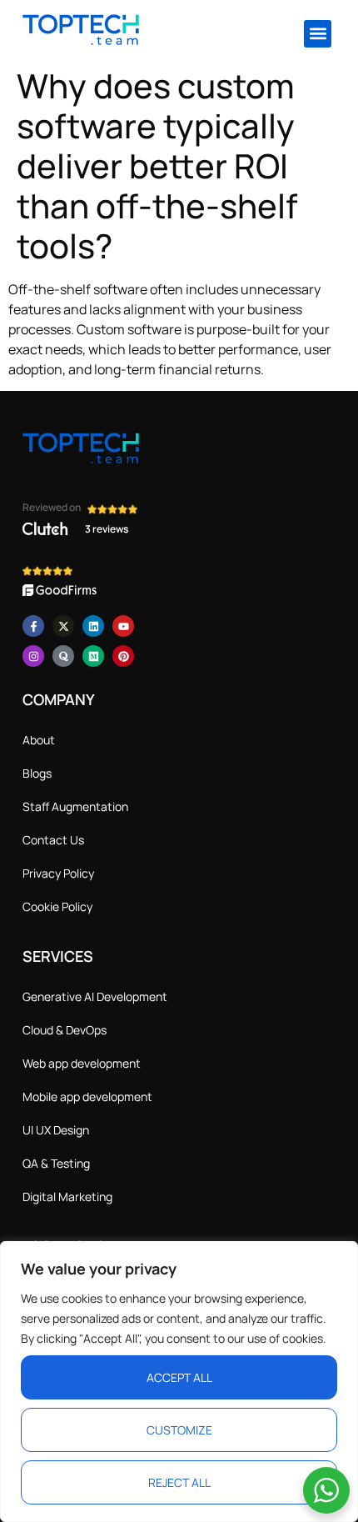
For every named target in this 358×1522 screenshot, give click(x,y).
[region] (179, 1381)
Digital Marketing (67, 1196)
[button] (317, 34)
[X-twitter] (63, 626)
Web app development (81, 1063)
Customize (179, 1430)
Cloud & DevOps (64, 1030)
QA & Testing (56, 1163)
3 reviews (106, 529)
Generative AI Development (94, 996)
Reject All (179, 1482)
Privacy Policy (58, 873)
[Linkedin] (93, 626)
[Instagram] (33, 656)
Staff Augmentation (75, 806)
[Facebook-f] (33, 626)
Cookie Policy (57, 906)
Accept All (179, 1377)
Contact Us (53, 840)
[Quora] (63, 656)
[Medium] (93, 656)
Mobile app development (87, 1096)
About (38, 740)
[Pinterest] (123, 656)
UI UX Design (55, 1130)
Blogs (37, 773)
